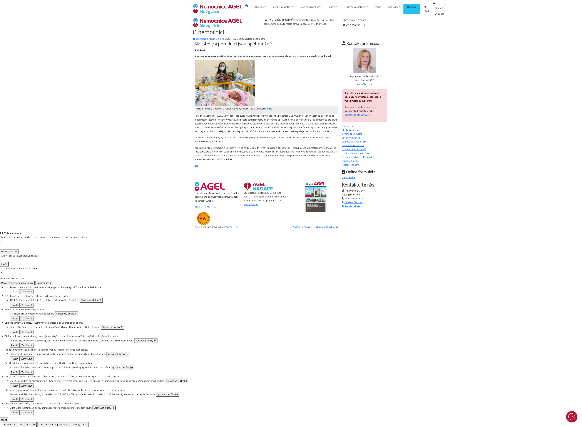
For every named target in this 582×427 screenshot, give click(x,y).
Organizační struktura (353, 145)
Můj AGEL (426, 9)
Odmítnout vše (44, 283)
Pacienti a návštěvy (282, 7)
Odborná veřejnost (309, 7)
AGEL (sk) (211, 207)
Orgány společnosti (352, 134)
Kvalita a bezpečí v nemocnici (356, 153)
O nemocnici (258, 7)
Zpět (197, 165)
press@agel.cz (364, 84)
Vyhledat (439, 14)
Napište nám (348, 177)
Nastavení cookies (302, 227)
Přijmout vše (10, 424)
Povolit (14, 291)
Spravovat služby (91, 300)
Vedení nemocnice (351, 137)
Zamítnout (26, 291)
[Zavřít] (1, 260)
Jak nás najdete (352, 206)
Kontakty (393, 7)
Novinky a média (217, 39)
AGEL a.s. (234, 227)
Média (378, 7)
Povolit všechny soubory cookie (17, 283)
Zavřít (4, 264)
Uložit (4, 420)
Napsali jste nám (350, 165)
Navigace (411, 7)
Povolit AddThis (9, 251)
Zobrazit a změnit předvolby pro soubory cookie (62, 424)
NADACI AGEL (251, 204)
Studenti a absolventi (355, 7)
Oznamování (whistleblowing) (357, 157)
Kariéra (331, 7)
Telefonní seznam (353, 202)
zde (269, 108)
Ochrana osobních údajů (354, 149)
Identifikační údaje (351, 130)
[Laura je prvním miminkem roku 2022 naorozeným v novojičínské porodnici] (225, 83)
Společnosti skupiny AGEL (358, 115)
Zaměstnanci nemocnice (354, 141)
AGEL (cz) (199, 207)
